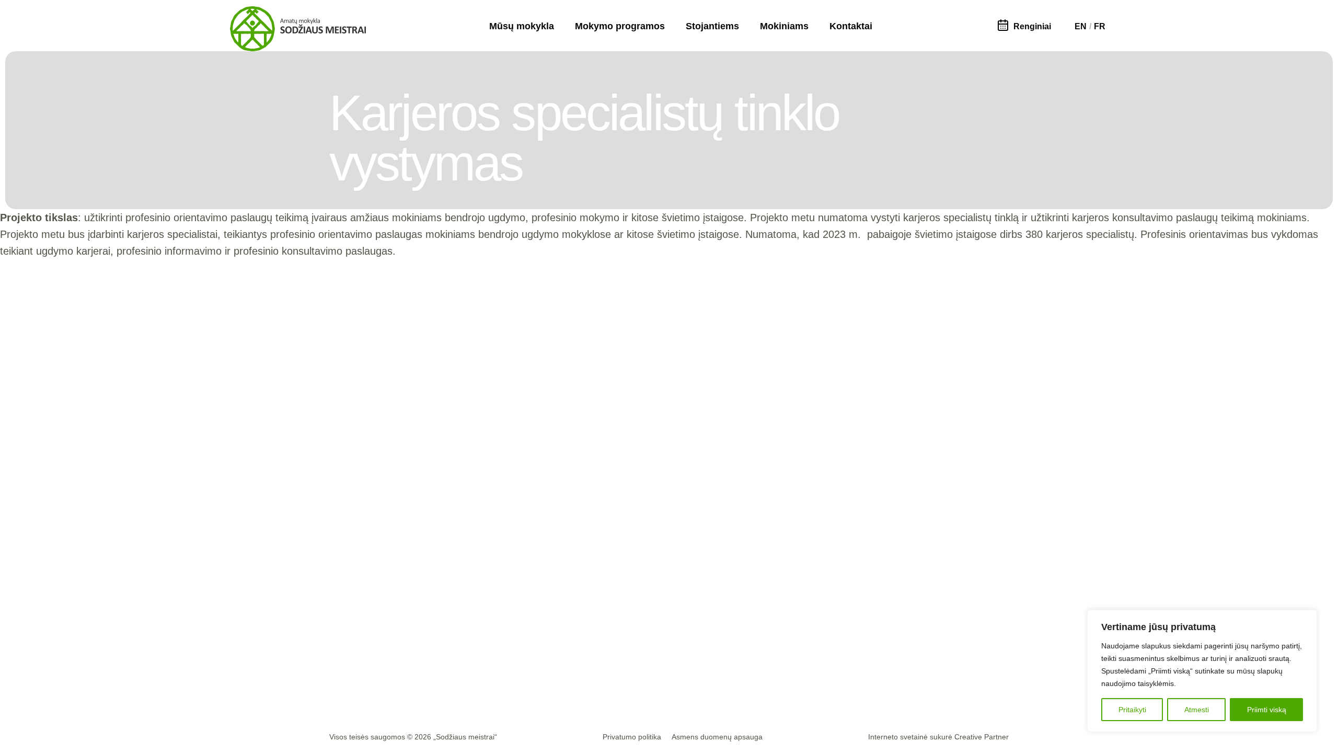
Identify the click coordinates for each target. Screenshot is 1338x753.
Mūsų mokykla (521, 26)
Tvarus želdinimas (737, 660)
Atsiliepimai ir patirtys (630, 643)
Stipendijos (955, 643)
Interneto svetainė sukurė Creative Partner (938, 737)
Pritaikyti (1132, 709)
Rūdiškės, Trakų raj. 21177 (381, 641)
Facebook (508, 626)
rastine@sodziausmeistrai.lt (384, 624)
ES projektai (616, 660)
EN (1081, 26)
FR (1099, 26)
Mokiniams (784, 26)
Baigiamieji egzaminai (973, 660)
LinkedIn (506, 660)
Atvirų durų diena (867, 676)
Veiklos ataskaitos (625, 676)
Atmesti (1196, 709)
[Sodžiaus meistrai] (298, 28)
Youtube (506, 676)
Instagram (509, 643)
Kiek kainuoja (861, 643)
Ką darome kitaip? (626, 626)
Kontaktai (850, 26)
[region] (1202, 671)
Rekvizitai (348, 658)
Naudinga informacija (972, 626)
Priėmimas (856, 626)
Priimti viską (1266, 709)
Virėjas (718, 626)
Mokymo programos (620, 26)
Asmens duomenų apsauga (717, 737)
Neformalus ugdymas (972, 676)
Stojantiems (712, 26)
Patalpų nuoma (359, 674)
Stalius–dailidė (731, 643)
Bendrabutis (859, 660)
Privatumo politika (632, 737)
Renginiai (1032, 26)
